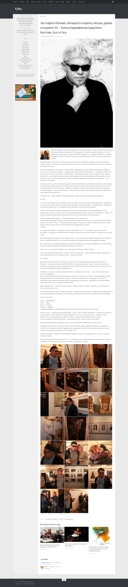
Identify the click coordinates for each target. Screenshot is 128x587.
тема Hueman (31, 583)
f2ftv (18, 9)
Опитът (16, 2)
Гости (57, 2)
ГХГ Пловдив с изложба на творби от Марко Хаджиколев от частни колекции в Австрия (98, 549)
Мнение (22, 2)
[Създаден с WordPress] (16, 583)
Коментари (47, 562)
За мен (74, 2)
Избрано (51, 2)
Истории (33, 2)
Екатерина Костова (47, 36)
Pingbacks (57, 562)
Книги (39, 2)
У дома (63, 2)
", (24, 76)
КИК (27, 2)
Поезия (45, 2)
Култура (43, 16)
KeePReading (81, 2)
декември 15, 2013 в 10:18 (55, 566)
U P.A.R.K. (61, 519)
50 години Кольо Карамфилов (52, 519)
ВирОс (68, 2)
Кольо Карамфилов (68, 519)
